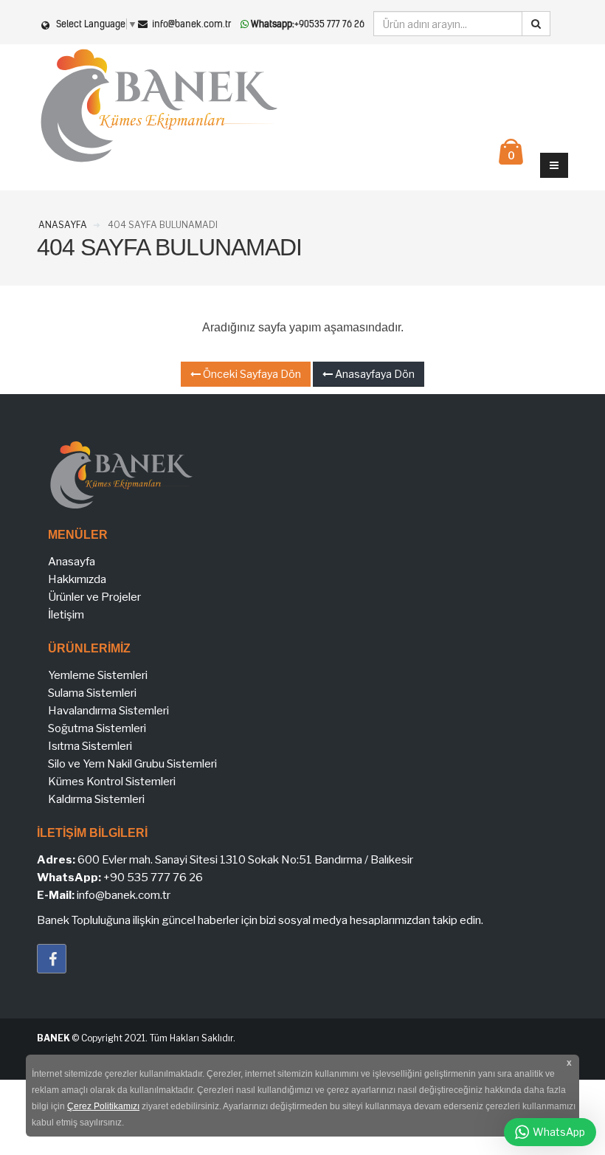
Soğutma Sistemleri (97, 728)
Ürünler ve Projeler (94, 597)
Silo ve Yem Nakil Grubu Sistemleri (132, 763)
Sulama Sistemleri (92, 693)
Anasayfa (71, 561)
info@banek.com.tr (191, 24)
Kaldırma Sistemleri (96, 799)
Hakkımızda (77, 579)
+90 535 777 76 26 (153, 877)
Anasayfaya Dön (374, 374)
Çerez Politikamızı (103, 1106)
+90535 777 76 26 (307, 24)
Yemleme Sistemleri (98, 675)
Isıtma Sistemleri (90, 746)
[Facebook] (51, 958)
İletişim (66, 614)
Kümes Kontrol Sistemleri (112, 781)
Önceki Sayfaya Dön (251, 374)
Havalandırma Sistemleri (108, 710)
